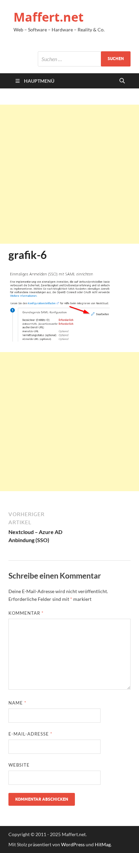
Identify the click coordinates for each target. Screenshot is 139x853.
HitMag (103, 844)
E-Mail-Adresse (30, 734)
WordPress (73, 844)
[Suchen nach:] (84, 58)
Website (19, 765)
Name (17, 702)
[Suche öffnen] (122, 81)
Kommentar (26, 613)
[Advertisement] (69, 174)
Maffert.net (48, 17)
